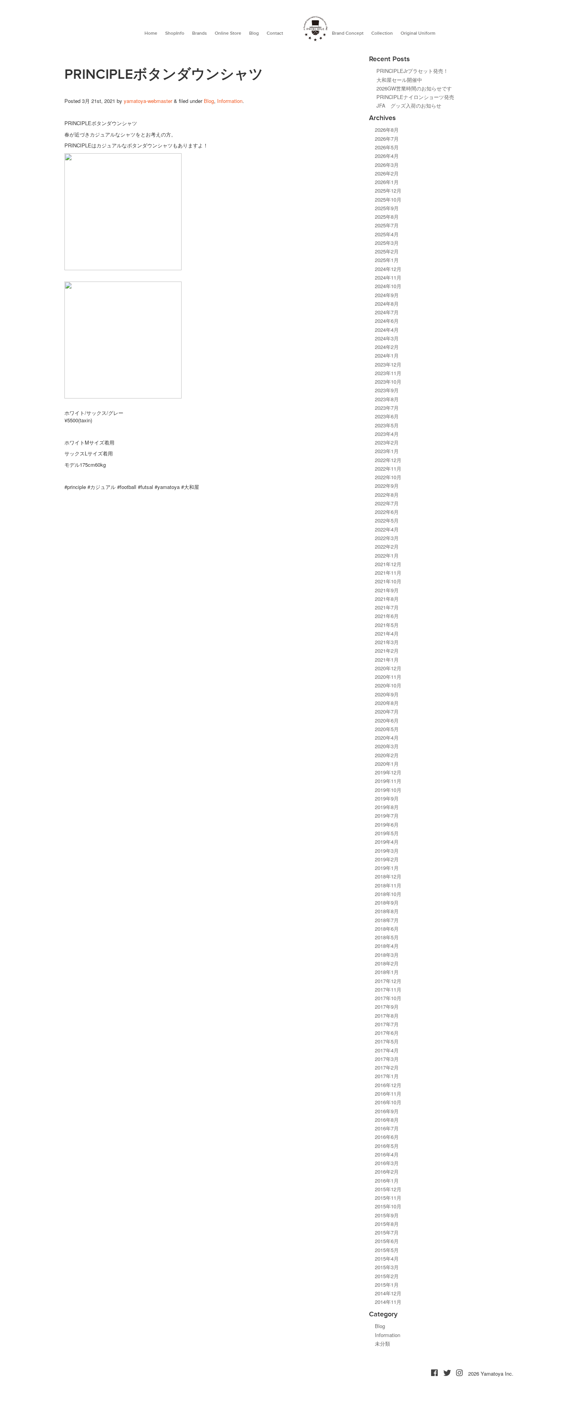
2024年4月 (387, 329)
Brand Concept (348, 33)
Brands (199, 33)
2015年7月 (387, 1232)
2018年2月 (387, 963)
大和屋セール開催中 (399, 79)
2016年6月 (387, 1137)
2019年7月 (387, 815)
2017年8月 (387, 1015)
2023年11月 (388, 373)
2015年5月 (387, 1250)
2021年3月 (387, 642)
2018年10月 (388, 894)
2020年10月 (388, 685)
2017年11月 (388, 989)
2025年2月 (387, 251)
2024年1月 (387, 355)
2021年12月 (388, 564)
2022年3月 (387, 538)
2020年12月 (388, 668)
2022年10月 (388, 477)
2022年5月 (387, 520)
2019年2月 (387, 859)
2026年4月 (387, 155)
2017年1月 (387, 1076)
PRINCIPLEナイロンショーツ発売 (415, 97)
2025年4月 (387, 234)
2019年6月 (387, 824)
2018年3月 (387, 954)
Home (150, 33)
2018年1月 (387, 972)
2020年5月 (387, 729)
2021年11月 (388, 572)
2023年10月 (388, 381)
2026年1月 (387, 182)
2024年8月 (387, 303)
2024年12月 (388, 269)
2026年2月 (387, 173)
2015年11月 (388, 1197)
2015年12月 (388, 1189)
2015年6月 (387, 1241)
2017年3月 (387, 1059)
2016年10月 (388, 1102)
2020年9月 (387, 694)
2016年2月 (387, 1171)
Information (229, 100)
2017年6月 (387, 1032)
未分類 (382, 1343)
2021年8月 (387, 598)
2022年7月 (387, 503)
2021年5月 (387, 625)
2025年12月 (388, 190)
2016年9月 (387, 1111)
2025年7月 (387, 225)
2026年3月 (387, 164)
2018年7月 (387, 920)
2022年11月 (388, 468)
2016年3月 (387, 1163)
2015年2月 (387, 1276)
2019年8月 (387, 807)
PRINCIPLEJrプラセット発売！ (412, 70)
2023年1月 (387, 451)
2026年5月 (387, 147)
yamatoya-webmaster (148, 100)
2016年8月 (387, 1119)
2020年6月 (387, 720)
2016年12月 (388, 1085)
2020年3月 (387, 746)
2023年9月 (387, 390)
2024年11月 (388, 277)
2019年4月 (387, 841)
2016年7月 (387, 1128)
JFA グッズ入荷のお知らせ (408, 105)
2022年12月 (388, 460)
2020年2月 (387, 755)
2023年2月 (387, 442)
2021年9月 (387, 590)
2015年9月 (387, 1215)
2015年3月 (387, 1267)
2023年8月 (387, 399)
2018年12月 (388, 876)
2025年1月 (387, 260)
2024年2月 (387, 347)
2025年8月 (387, 216)
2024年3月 (387, 338)
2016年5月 (387, 1145)
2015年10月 (388, 1206)
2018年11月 (388, 885)
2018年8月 (387, 911)
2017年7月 (387, 1024)
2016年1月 (387, 1180)
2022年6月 (387, 511)
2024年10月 (388, 286)
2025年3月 (387, 242)
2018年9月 (387, 902)
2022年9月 (387, 485)
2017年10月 (388, 998)
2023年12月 (388, 364)
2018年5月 (387, 937)
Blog (254, 33)
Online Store (228, 33)
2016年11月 (388, 1093)
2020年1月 (387, 763)
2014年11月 (388, 1301)
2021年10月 (388, 581)
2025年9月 (387, 208)
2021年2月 (387, 650)
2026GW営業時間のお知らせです (414, 88)
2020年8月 (387, 703)
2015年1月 (387, 1284)
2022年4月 (387, 529)
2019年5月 (387, 833)
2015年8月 (387, 1223)
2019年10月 (388, 789)
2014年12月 (388, 1293)
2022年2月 (387, 546)
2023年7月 (387, 407)
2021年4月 (387, 633)
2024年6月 (387, 320)
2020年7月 (387, 711)
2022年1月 (387, 555)
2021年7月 (387, 607)
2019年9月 (387, 798)
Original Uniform (418, 33)
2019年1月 (387, 867)
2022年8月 (387, 494)
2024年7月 (387, 312)
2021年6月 (387, 616)
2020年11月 (388, 676)
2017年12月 (388, 981)
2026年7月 (387, 138)
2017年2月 (387, 1067)
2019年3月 (387, 850)
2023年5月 (387, 425)
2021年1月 (387, 659)
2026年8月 (387, 129)
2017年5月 (387, 1041)
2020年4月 (387, 737)
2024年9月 (387, 295)
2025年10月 (388, 199)
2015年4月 (387, 1258)
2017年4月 (387, 1050)
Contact (275, 33)
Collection (382, 33)
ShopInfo (174, 33)
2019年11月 (388, 781)
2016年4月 (387, 1154)
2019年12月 (388, 772)
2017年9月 (387, 1006)
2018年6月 (387, 928)
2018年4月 (387, 945)
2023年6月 (387, 416)
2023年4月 (387, 433)
